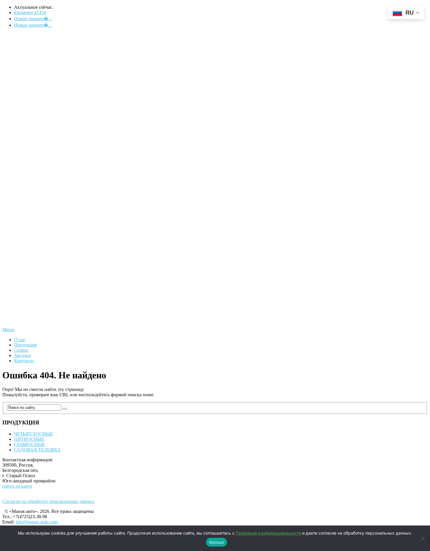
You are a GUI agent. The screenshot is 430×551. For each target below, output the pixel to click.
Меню (8, 329)
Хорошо (216, 542)
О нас (19, 339)
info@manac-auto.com (37, 521)
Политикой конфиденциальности (268, 532)
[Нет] (423, 538)
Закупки (22, 355)
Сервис (21, 350)
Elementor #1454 (30, 12)
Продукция (25, 344)
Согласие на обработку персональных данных (48, 501)
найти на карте (17, 486)
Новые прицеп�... (33, 18)
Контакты (24, 360)
